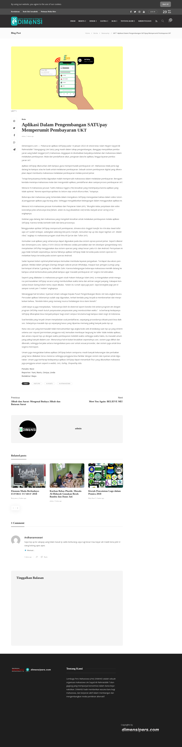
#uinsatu (49, 384)
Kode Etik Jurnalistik (30, 12)
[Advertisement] (145, 692)
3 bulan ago (58, 501)
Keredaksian (15, 12)
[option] (28, 481)
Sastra (103, 21)
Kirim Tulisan (144, 21)
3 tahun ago (28, 557)
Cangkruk (95, 483)
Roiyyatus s (14, 498)
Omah (72, 21)
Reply (46, 557)
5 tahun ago (30, 136)
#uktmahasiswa (64, 384)
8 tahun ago (22, 498)
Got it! (166, 4)
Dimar (92, 21)
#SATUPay (37, 384)
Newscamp (105, 33)
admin (24, 136)
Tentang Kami (127, 21)
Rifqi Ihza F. (92, 498)
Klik (114, 21)
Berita (81, 21)
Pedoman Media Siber (48, 12)
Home (87, 33)
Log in (152, 12)
